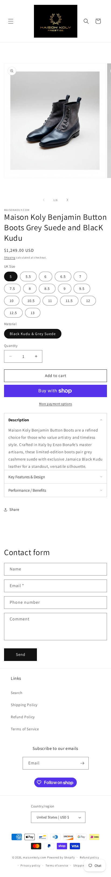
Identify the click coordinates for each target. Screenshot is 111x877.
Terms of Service (25, 729)
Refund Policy (23, 716)
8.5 (47, 288)
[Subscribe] (82, 763)
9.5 (82, 288)
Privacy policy (30, 865)
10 (12, 300)
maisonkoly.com (34, 857)
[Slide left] (44, 200)
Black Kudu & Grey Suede (33, 333)
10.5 (31, 300)
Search (17, 692)
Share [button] (14, 509)
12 (88, 300)
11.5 (69, 300)
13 (33, 312)
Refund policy (89, 857)
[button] (11, 21)
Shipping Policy (24, 704)
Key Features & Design (26, 476)
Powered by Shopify (61, 857)
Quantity (11, 345)
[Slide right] (67, 200)
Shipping (9, 257)
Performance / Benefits (27, 490)
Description (18, 419)
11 (50, 300)
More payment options (55, 404)
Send (20, 654)
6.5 (63, 276)
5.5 (28, 276)
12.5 (13, 312)
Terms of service (57, 865)
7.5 (12, 288)
